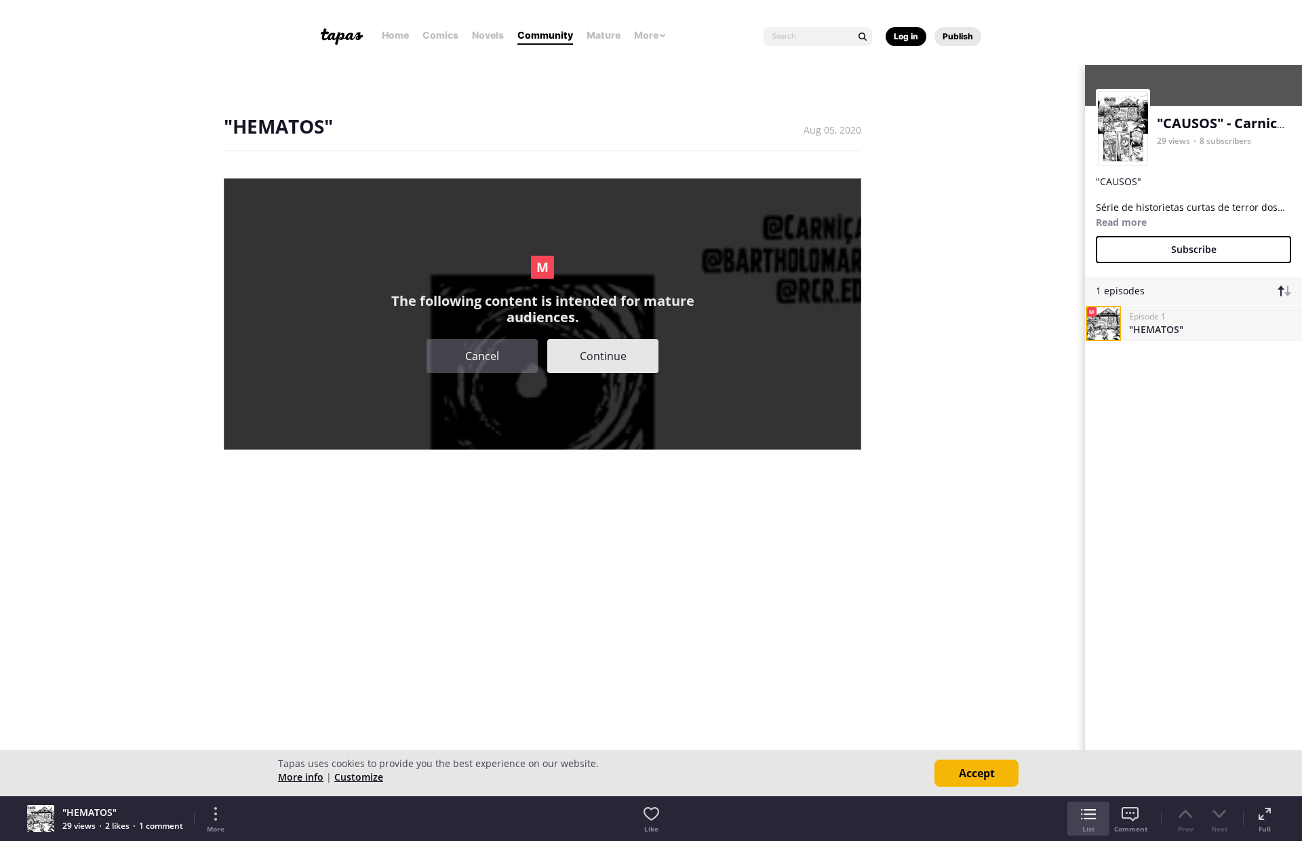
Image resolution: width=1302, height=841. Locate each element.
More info (300, 776)
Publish (958, 36)
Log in (906, 36)
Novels (488, 35)
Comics (440, 35)
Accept (977, 773)
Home (395, 35)
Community (545, 35)
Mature (603, 35)
